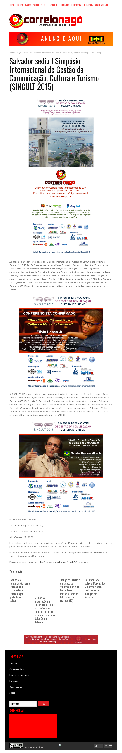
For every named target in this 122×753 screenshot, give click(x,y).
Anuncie (13, 663)
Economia (53, 5)
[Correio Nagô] (45, 21)
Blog (12, 5)
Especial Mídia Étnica (19, 675)
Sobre (12, 692)
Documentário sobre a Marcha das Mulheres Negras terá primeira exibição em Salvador (95, 588)
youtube (110, 746)
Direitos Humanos (24, 5)
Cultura (44, 5)
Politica (36, 5)
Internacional (76, 5)
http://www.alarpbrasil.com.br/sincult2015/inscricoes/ (64, 561)
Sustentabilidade (101, 5)
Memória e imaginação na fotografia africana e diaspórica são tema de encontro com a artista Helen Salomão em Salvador (45, 610)
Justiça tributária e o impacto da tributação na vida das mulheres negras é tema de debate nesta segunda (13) (70, 590)
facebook (101, 746)
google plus (106, 746)
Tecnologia (88, 5)
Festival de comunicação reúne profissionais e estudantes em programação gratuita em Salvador (19, 590)
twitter (96, 746)
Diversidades (64, 5)
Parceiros (13, 681)
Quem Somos (15, 686)
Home (11, 53)
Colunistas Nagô (17, 669)
